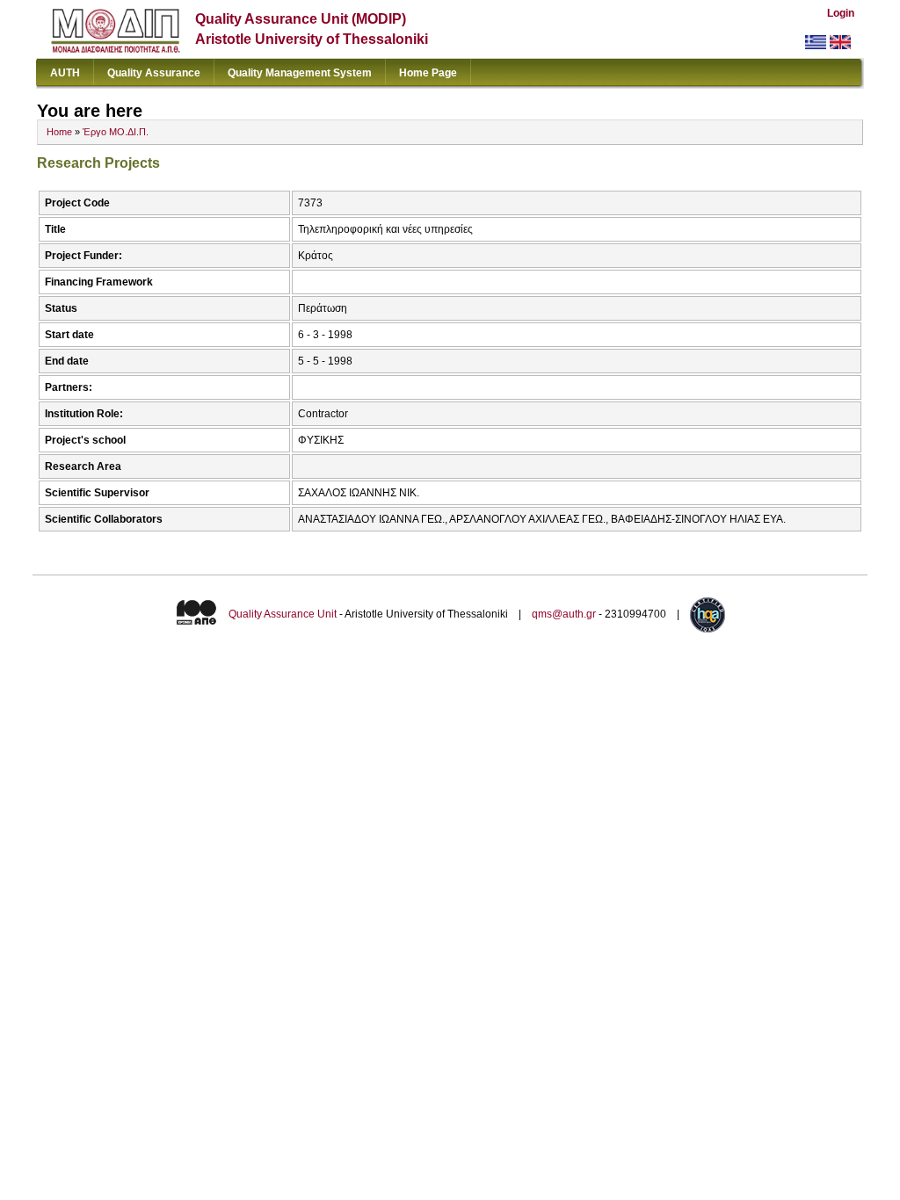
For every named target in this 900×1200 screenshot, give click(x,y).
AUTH (65, 73)
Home (59, 132)
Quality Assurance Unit (283, 614)
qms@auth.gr (564, 614)
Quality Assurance (153, 73)
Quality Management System (300, 73)
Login (840, 13)
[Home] (115, 48)
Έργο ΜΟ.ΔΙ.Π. (116, 132)
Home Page (428, 73)
